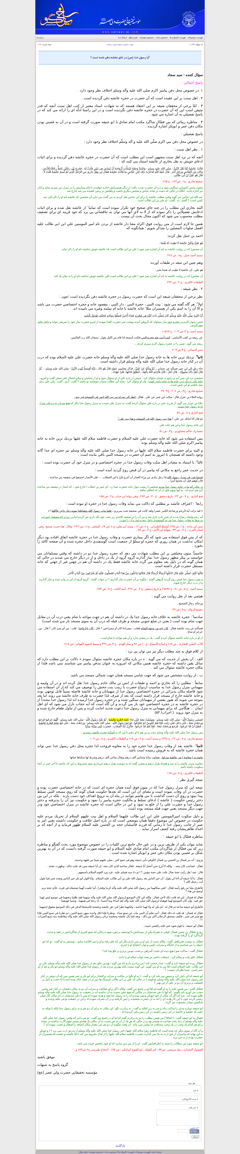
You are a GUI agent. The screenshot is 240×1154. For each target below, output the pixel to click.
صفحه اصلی (156, 1152)
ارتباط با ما (122, 37)
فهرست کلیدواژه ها (177, 37)
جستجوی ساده (162, 37)
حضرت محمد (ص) (120, 44)
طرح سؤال (132, 37)
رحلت (109, 44)
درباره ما (40, 37)
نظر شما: (191, 1083)
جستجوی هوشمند (147, 37)
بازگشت (120, 1146)
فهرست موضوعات (195, 37)
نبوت (131, 44)
